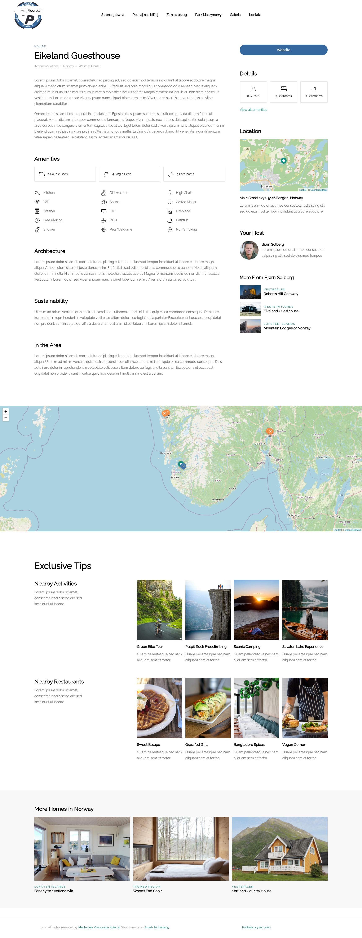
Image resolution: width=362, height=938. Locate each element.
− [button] (5, 417)
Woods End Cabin (148, 891)
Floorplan (34, 11)
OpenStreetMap (318, 189)
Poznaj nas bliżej (145, 15)
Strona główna (112, 15)
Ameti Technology (157, 927)
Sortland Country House (252, 891)
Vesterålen (275, 289)
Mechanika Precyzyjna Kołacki (99, 927)
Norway (68, 66)
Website (283, 50)
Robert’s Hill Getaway (281, 294)
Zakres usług (177, 15)
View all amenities (253, 110)
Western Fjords (89, 66)
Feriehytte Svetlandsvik (53, 891)
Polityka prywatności (256, 927)
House (40, 46)
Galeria (235, 15)
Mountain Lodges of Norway (287, 328)
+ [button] (5, 411)
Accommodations (46, 66)
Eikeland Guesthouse (281, 311)
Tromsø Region (147, 886)
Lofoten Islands (279, 323)
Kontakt (255, 15)
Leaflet (302, 189)
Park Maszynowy (208, 15)
